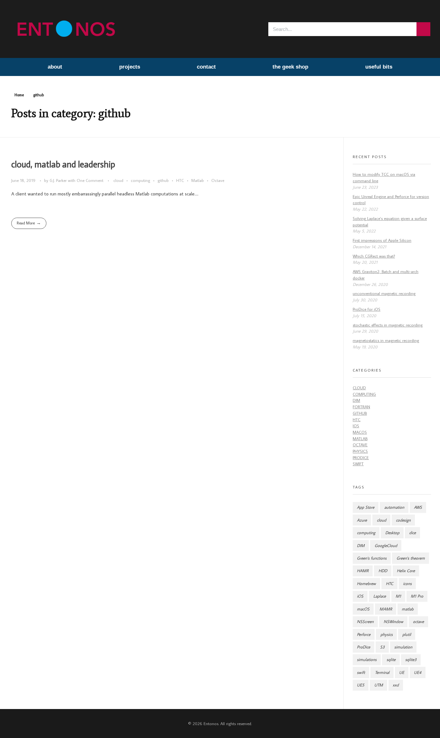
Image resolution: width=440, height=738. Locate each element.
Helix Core (406, 570)
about (55, 67)
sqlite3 (410, 659)
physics (386, 634)
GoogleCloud (386, 545)
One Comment (90, 180)
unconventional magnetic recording (384, 293)
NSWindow (393, 621)
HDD (382, 570)
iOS (356, 426)
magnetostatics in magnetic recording (386, 340)
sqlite (391, 659)
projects (129, 67)
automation (394, 507)
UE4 (417, 672)
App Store (365, 507)
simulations (367, 659)
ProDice (361, 457)
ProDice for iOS (366, 309)
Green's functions (372, 558)
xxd (396, 685)
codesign (403, 520)
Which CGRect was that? (374, 256)
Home (19, 94)
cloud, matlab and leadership (63, 164)
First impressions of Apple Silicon (382, 240)
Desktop (392, 532)
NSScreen (365, 621)
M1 (398, 596)
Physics (360, 451)
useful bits (378, 67)
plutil (406, 634)
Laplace (379, 596)
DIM (356, 400)
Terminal (382, 672)
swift (358, 464)
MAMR (385, 609)
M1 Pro (417, 596)
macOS (360, 432)
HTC (180, 180)
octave (418, 621)
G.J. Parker (59, 180)
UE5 (360, 685)
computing (140, 180)
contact (206, 67)
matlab (408, 609)
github (163, 180)
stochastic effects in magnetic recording (388, 325)
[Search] (423, 29)
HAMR (362, 570)
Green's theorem (411, 558)
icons (407, 583)
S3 (382, 647)
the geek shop (290, 67)
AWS (418, 507)
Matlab (197, 180)
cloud (118, 180)
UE (401, 672)
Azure (362, 520)
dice (412, 532)
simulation (403, 647)
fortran (361, 407)
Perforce (363, 634)
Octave (217, 180)
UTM (378, 685)
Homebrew (366, 583)
